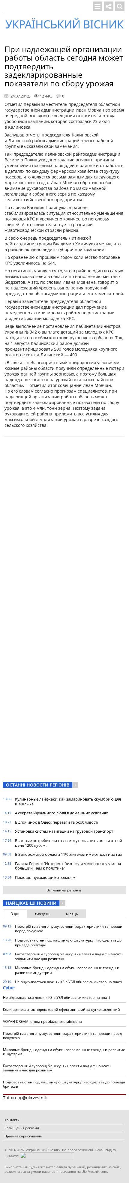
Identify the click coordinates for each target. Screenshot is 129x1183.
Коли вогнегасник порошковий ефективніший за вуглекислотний (61, 1009)
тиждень (42, 913)
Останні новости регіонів (37, 785)
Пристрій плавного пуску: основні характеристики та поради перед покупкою (68, 929)
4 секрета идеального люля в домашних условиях (61, 813)
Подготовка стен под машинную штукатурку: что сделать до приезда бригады (68, 943)
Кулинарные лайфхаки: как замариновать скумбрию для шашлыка (68, 801)
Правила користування (23, 1136)
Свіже (9, 987)
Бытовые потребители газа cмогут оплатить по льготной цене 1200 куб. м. (68, 843)
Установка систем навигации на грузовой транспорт (64, 831)
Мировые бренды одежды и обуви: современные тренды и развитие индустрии (67, 970)
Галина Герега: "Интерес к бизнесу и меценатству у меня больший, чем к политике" (68, 866)
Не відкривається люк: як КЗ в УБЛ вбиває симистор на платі (68, 981)
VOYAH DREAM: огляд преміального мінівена (42, 1021)
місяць (72, 913)
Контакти (12, 1120)
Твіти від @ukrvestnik (25, 1098)
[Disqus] (64, 517)
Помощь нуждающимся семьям (45, 877)
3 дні (15, 913)
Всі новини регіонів (63, 890)
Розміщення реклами (21, 1128)
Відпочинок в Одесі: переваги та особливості (56, 822)
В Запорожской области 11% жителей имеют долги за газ (68, 854)
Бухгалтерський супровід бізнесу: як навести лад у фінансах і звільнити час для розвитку (69, 956)
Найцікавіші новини (31, 903)
